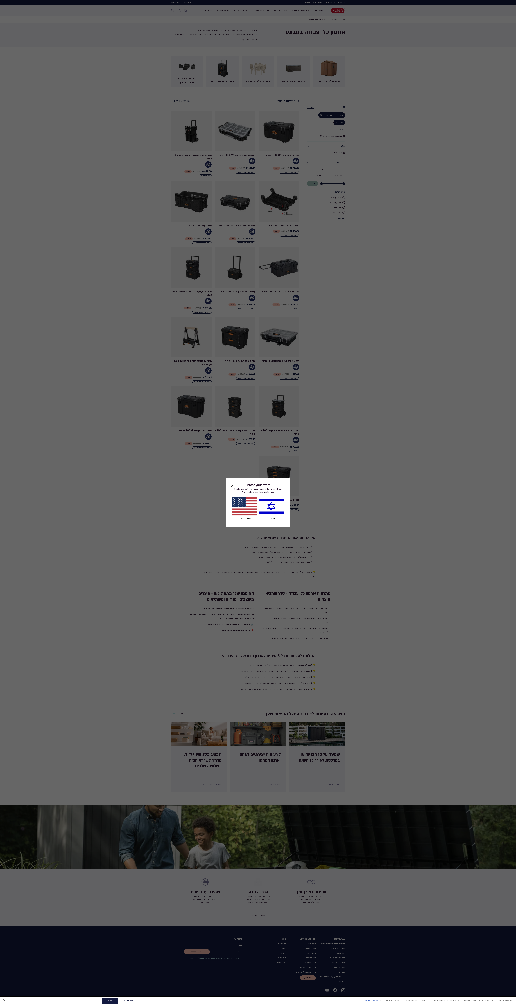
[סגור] (4, 1000)
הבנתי (110, 1001)
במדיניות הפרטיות (372, 1000)
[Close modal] (232, 485)
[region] (258, 1000)
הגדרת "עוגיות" (129, 1001)
